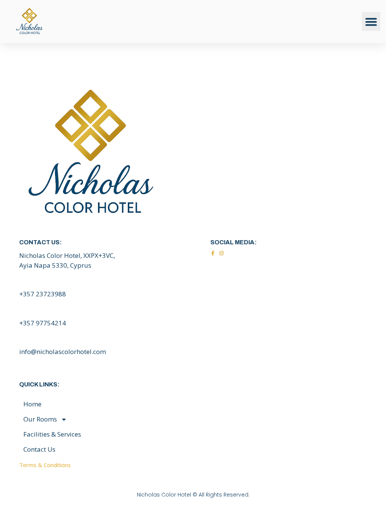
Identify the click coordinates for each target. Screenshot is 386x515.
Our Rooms (40, 419)
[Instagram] (221, 253)
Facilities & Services (52, 434)
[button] (371, 21)
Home (32, 404)
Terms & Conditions (45, 465)
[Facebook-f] (212, 253)
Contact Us (39, 449)
